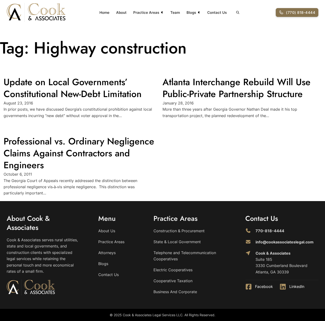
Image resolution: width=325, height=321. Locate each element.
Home (104, 12)
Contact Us (217, 12)
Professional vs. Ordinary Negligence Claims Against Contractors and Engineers (79, 153)
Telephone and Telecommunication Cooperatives (184, 255)
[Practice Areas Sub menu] (162, 12)
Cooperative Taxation (172, 280)
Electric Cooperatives (172, 269)
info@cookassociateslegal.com (285, 242)
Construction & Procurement (179, 230)
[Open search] (237, 12)
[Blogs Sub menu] (199, 12)
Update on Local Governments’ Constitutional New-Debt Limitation (73, 87)
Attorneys (107, 252)
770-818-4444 (270, 230)
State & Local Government (177, 241)
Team (175, 12)
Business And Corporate (175, 291)
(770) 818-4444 (300, 12)
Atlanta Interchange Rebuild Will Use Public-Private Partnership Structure (236, 87)
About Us (106, 230)
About (121, 12)
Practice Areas (146, 12)
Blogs (191, 12)
